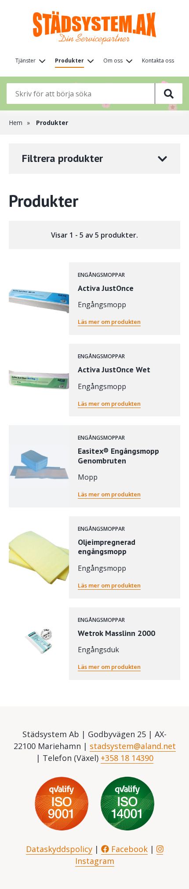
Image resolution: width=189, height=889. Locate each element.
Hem (15, 122)
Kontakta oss (158, 60)
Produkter (69, 60)
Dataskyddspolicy (59, 849)
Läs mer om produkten (109, 322)
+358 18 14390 (127, 758)
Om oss (113, 60)
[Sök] (168, 93)
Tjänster (25, 60)
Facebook (128, 849)
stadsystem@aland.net (133, 746)
